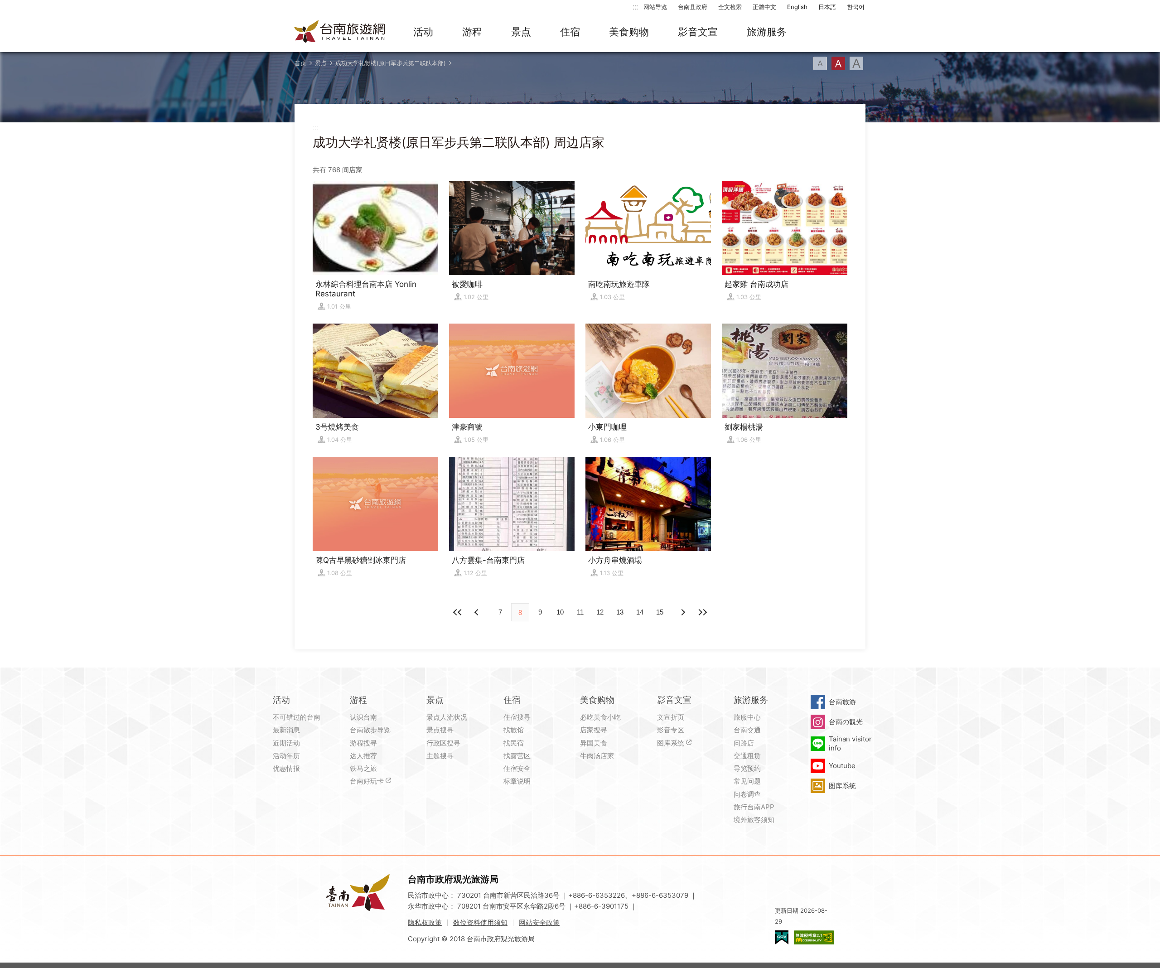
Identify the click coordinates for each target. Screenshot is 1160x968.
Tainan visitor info (850, 743)
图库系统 (670, 743)
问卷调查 (747, 794)
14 (639, 612)
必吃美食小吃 (600, 717)
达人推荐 (363, 755)
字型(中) (838, 63)
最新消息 (286, 730)
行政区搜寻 (443, 743)
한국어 (856, 6)
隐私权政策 (425, 922)
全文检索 (730, 6)
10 (560, 612)
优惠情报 (286, 768)
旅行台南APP (754, 807)
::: (635, 6)
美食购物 (629, 32)
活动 (423, 32)
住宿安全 (517, 768)
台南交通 (747, 730)
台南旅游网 (340, 32)
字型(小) (820, 63)
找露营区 (517, 755)
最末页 (702, 612)
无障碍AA (814, 937)
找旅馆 (513, 730)
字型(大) (856, 63)
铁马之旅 (363, 768)
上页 (682, 612)
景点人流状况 (446, 717)
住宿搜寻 (517, 717)
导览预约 (747, 768)
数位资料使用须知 (480, 922)
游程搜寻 (363, 743)
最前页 (458, 612)
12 (600, 612)
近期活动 (286, 743)
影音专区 (670, 730)
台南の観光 (846, 721)
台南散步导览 (370, 730)
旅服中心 (747, 717)
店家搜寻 (593, 730)
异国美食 (593, 743)
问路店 (744, 743)
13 (620, 612)
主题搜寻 (440, 755)
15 (659, 612)
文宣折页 (670, 717)
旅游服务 (767, 32)
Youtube (842, 765)
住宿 (570, 32)
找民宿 (513, 743)
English (797, 6)
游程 (472, 32)
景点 (521, 32)
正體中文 (764, 6)
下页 (478, 612)
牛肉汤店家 (597, 755)
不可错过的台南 (296, 717)
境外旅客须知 (754, 819)
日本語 (827, 6)
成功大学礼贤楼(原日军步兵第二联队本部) (390, 63)
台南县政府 (692, 6)
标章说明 (517, 781)
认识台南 (363, 717)
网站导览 (655, 6)
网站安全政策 (539, 922)
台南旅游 (842, 701)
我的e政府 (781, 937)
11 (580, 612)
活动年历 (286, 755)
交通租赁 (747, 755)
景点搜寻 (440, 730)
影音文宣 (698, 32)
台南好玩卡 (367, 781)
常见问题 (747, 781)
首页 (300, 63)
